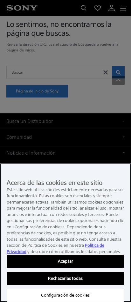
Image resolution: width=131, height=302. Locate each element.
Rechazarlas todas (65, 278)
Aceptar (65, 261)
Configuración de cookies (65, 295)
